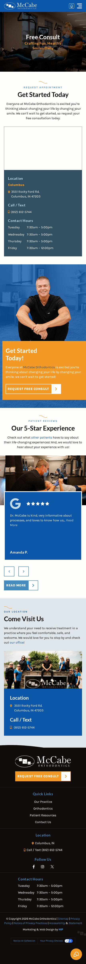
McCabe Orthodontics (39, 367)
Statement (75, 923)
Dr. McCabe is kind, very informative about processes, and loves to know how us (41, 520)
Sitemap (63, 918)
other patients (41, 437)
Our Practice (43, 802)
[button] (79, 6)
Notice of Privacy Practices (30, 923)
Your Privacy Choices (51, 940)
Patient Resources (43, 815)
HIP (61, 929)
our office (17, 642)
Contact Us (43, 822)
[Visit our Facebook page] (34, 866)
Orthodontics (43, 808)
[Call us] (71, 6)
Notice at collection (24, 940)
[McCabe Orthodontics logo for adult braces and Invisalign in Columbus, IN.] (43, 761)
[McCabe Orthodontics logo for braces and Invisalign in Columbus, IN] (20, 5)
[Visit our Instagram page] (43, 866)
